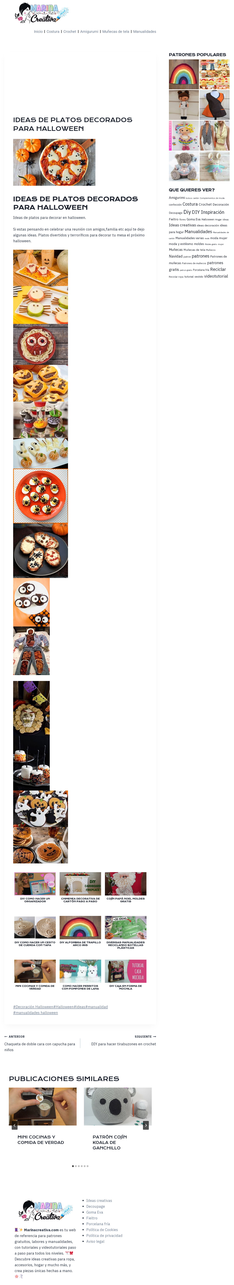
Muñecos (211, 250)
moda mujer (218, 238)
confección (175, 204)
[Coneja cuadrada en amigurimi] (215, 166)
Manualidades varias (190, 238)
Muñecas (176, 249)
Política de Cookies (102, 1229)
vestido (199, 276)
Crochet (69, 31)
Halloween (63, 1006)
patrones (200, 256)
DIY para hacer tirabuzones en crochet (123, 1040)
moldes (199, 244)
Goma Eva (194, 219)
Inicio (38, 31)
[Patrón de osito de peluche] (184, 166)
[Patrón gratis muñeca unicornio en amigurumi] (184, 136)
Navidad (176, 256)
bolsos (189, 198)
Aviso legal (95, 1241)
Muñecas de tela (115, 31)
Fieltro (173, 219)
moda (207, 238)
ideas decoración (208, 225)
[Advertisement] (120, 88)
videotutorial (216, 276)
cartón (196, 198)
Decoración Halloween (33, 1006)
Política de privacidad (104, 1235)
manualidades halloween (35, 1012)
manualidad (96, 1006)
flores (182, 219)
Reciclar (218, 269)
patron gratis (186, 270)
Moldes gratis (211, 244)
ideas (79, 1006)
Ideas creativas (182, 224)
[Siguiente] (146, 1125)
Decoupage (175, 213)
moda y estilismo (181, 244)
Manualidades (144, 31)
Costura (53, 31)
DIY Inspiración (208, 212)
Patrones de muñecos (194, 263)
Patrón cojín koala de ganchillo (110, 1142)
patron (187, 256)
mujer (221, 244)
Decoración (221, 204)
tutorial (189, 276)
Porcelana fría (201, 270)
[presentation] (43, 1107)
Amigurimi (177, 197)
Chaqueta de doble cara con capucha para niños (39, 1043)
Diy (187, 211)
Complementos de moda (212, 198)
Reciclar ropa (176, 276)
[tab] (73, 1166)
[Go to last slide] (15, 1125)
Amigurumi (89, 31)
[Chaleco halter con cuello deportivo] (215, 136)
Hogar (218, 219)
